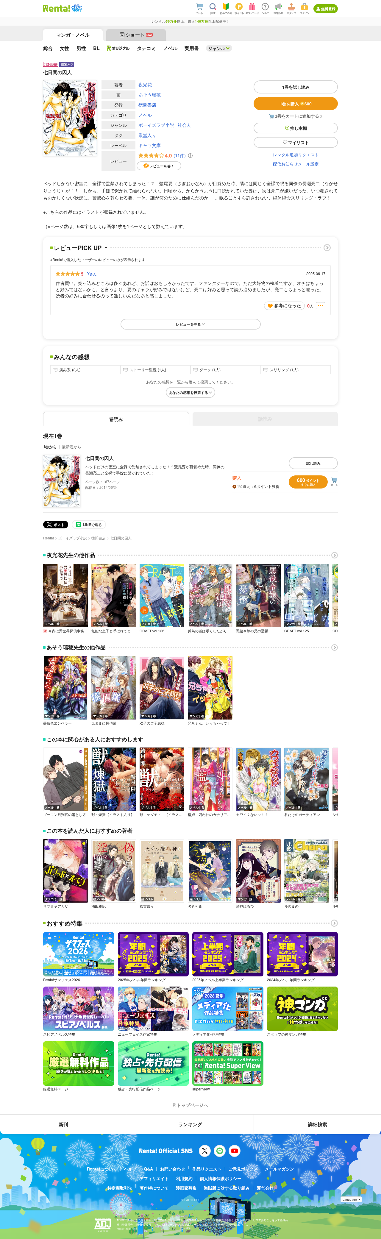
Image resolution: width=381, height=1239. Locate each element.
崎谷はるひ (245, 906)
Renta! (48, 537)
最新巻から (71, 447)
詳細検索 (317, 1124)
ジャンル (216, 48)
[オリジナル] (118, 48)
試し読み (313, 463)
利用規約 (184, 1178)
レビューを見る (188, 324)
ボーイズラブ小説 (156, 125)
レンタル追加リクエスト (296, 154)
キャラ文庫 (149, 145)
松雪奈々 (147, 906)
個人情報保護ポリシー (220, 1178)
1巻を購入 (296, 104)
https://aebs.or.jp (127, 1229)
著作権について (154, 1188)
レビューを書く (161, 165)
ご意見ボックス (243, 1169)
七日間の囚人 (99, 458)
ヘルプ (130, 1169)
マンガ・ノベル (73, 34)
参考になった (287, 305)
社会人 (184, 125)
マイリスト (298, 142)
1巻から (50, 447)
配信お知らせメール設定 (296, 164)
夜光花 (145, 84)
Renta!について (102, 1169)
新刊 (63, 1124)
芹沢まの (291, 906)
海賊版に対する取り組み (227, 1188)
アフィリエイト (154, 1178)
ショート (139, 34)
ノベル (145, 115)
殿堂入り (147, 135)
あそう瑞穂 (149, 94)
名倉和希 (195, 906)
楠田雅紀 (98, 906)
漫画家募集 (186, 1188)
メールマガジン (279, 1169)
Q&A (148, 1169)
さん (92, 274)
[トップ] (56, 8)
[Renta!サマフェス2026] (76, 8)
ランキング (190, 1124)
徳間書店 (147, 105)
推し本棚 (298, 128)
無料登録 (328, 8)
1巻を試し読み (296, 87)
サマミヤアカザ (55, 906)
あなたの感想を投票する (188, 392)
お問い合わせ (172, 1169)
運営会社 (265, 1188)
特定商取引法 (119, 1188)
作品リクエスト (206, 1169)
